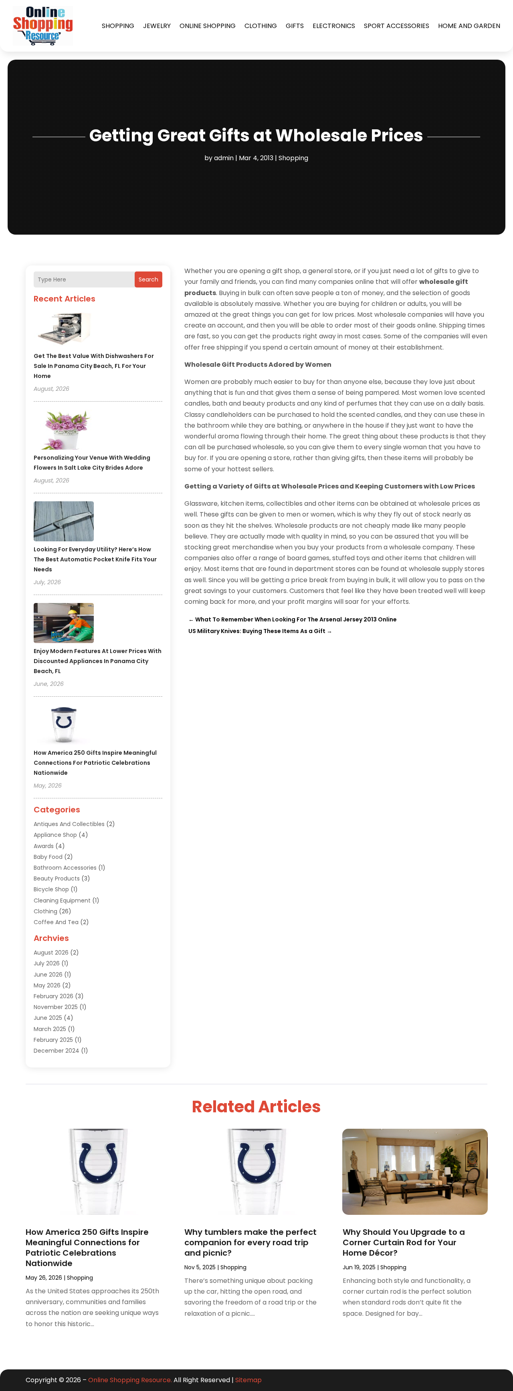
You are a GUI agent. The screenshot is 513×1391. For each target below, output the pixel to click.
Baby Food (48, 857)
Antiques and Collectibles (69, 824)
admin (224, 158)
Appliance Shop (55, 835)
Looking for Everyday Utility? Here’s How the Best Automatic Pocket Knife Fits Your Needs (95, 559)
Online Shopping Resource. (130, 1380)
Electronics (334, 25)
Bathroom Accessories (65, 868)
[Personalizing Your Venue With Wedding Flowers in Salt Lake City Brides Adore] (64, 431)
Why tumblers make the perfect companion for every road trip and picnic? (250, 1242)
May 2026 (47, 985)
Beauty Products (57, 878)
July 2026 (47, 963)
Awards (44, 846)
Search (148, 279)
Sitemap (248, 1380)
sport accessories (396, 25)
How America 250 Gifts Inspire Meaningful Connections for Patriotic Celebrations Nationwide (95, 763)
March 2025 (50, 1029)
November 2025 (56, 1007)
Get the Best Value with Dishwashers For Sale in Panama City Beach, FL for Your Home (94, 366)
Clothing (260, 25)
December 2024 (56, 1051)
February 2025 (53, 1040)
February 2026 (53, 996)
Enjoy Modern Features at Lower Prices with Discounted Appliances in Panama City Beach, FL (98, 661)
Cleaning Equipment (62, 901)
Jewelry (157, 25)
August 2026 (51, 953)
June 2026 (48, 975)
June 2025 (48, 1018)
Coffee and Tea (56, 922)
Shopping (118, 25)
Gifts (295, 25)
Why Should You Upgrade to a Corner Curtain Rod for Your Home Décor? (404, 1242)
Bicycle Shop (51, 889)
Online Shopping (208, 25)
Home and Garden (469, 25)
